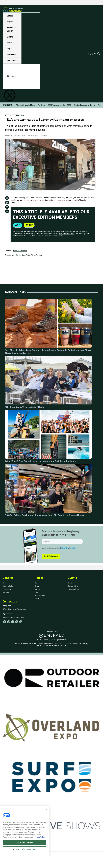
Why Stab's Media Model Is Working (30, 105)
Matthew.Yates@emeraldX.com (13, 617)
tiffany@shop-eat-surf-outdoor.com (14, 609)
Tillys (33, 255)
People (37, 599)
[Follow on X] (16, 621)
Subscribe (11, 60)
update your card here (66, 234)
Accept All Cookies (24, 842)
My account (12, 54)
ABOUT (17, 644)
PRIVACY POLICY (60, 645)
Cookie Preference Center (24, 849)
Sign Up (29, 225)
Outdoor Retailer (73, 586)
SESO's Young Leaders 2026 (59, 105)
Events (10, 37)
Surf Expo (71, 583)
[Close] (46, 810)
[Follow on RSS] (20, 621)
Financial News (40, 595)
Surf (36, 583)
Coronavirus (20, 255)
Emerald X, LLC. (48, 640)
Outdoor (38, 589)
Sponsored (6, 592)
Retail (28, 255)
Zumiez (39, 255)
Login (9, 48)
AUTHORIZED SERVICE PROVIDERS (41, 644)
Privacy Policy (40, 837)
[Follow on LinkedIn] (4, 621)
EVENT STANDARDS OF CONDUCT (66, 644)
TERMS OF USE (48, 645)
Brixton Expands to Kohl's (84, 105)
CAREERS (24, 644)
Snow (37, 586)
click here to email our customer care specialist (45, 236)
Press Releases (7, 589)
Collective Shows (73, 589)
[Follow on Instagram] (8, 621)
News (4, 583)
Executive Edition (14, 115)
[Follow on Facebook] (12, 621)
